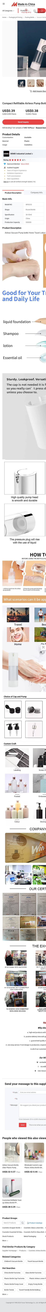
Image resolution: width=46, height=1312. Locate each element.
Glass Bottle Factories (33, 1273)
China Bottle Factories (12, 1273)
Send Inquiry (23, 122)
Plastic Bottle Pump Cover (13, 1284)
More (4, 1294)
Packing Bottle (29, 17)
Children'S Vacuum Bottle (13, 1261)
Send (22, 1125)
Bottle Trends (9, 1290)
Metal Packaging (30, 1236)
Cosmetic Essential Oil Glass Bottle (13, 1232)
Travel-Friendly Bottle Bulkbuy (29, 1290)
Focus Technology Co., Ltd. (30, 1303)
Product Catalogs (35, 1223)
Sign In (6, 181)
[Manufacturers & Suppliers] (23, 4)
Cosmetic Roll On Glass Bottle (34, 1232)
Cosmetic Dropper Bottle (11, 1228)
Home (4, 17)
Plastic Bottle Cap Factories (14, 1278)
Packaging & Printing (15, 17)
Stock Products (8, 1236)
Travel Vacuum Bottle (35, 1261)
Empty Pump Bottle (35, 1284)
